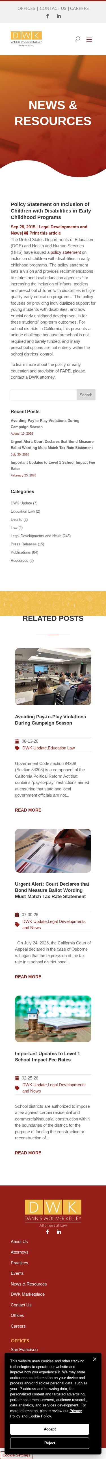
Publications (21, 552)
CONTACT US (53, 8)
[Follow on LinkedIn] (58, 16)
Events (16, 519)
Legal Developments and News (36, 536)
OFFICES (26, 8)
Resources (19, 560)
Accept (50, 1429)
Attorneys (20, 1252)
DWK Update (21, 503)
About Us (19, 1241)
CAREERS (79, 8)
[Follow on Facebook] (47, 16)
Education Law (23, 511)
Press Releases (24, 544)
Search (86, 395)
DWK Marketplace (28, 1294)
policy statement (66, 252)
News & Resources (29, 1284)
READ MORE (28, 810)
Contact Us (21, 1304)
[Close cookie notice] (94, 1359)
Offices (17, 1315)
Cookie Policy (40, 1416)
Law (14, 528)
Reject (49, 1443)
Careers (18, 1326)
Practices (19, 1262)
